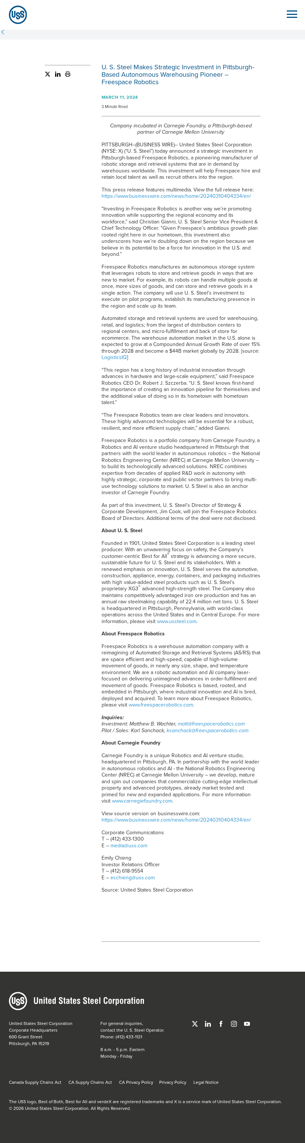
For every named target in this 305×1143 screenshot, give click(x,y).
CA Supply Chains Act (90, 1082)
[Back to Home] (15, 15)
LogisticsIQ (114, 357)
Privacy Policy (172, 1082)
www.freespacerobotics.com (161, 704)
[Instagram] (234, 1023)
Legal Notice (206, 1082)
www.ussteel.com (176, 621)
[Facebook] (221, 1023)
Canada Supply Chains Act (35, 1082)
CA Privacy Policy (136, 1082)
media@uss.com (128, 845)
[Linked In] (56, 76)
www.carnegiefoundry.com (142, 800)
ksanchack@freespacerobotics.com (207, 730)
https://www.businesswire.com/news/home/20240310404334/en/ (176, 196)
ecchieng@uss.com (132, 877)
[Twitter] (48, 76)
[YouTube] (247, 1023)
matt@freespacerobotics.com (211, 724)
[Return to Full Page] (2, 32)
